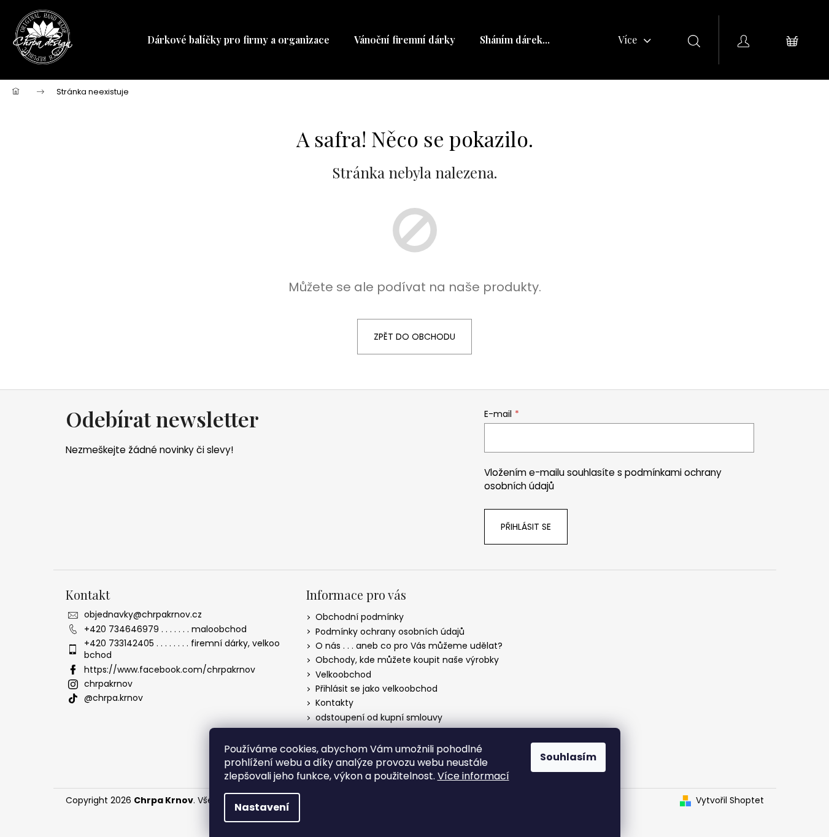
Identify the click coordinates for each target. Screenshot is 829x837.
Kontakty (334, 703)
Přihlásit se (526, 527)
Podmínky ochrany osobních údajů (390, 631)
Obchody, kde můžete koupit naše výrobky (407, 660)
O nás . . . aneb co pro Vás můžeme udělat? (409, 646)
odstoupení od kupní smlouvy (378, 717)
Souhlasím (568, 757)
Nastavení (262, 807)
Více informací (473, 776)
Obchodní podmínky (359, 617)
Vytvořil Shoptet (730, 800)
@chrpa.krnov (113, 698)
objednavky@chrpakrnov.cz (143, 614)
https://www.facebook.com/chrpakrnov (169, 669)
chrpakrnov (108, 684)
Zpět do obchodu (414, 337)
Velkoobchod (343, 674)
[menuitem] (238, 39)
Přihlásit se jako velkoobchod (376, 688)
